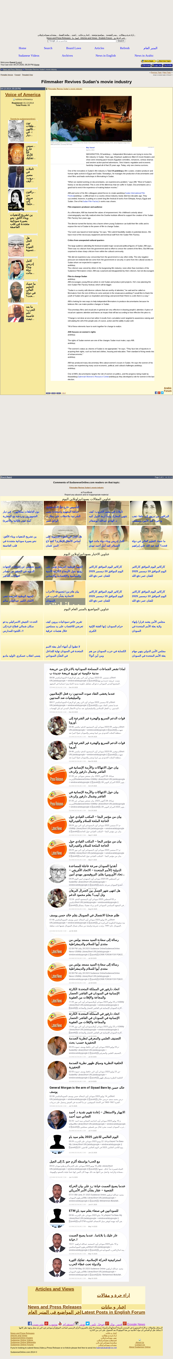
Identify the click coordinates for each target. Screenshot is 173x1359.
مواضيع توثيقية (98, 35)
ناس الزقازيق (120, 38)
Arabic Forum (168, 389)
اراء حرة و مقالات (127, 35)
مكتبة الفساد (65, 35)
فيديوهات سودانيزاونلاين (107, 1340)
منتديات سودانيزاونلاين (48, 35)
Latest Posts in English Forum (113, 1312)
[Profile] (167, 67)
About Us (140, 1342)
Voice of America (22, 94)
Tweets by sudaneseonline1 (22, 119)
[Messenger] (146, 67)
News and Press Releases (59, 38)
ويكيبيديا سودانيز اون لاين (106, 1343)
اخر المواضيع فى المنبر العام (54, 1312)
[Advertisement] (86, 16)
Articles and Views (89, 38)
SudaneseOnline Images (22, 1338)
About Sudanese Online (140, 1347)
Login (18, 62)
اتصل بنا (76, 38)
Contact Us (140, 1345)
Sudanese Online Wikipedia (23, 1342)
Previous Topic (156, 72)
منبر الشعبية (112, 35)
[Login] (156, 67)
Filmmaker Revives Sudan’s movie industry (65, 89)
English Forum (106, 38)
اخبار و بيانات (84, 35)
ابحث (75, 35)
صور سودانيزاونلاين (109, 1338)
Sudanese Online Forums (22, 1345)
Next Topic (167, 72)
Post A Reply (6, 477)
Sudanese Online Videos (22, 1340)
